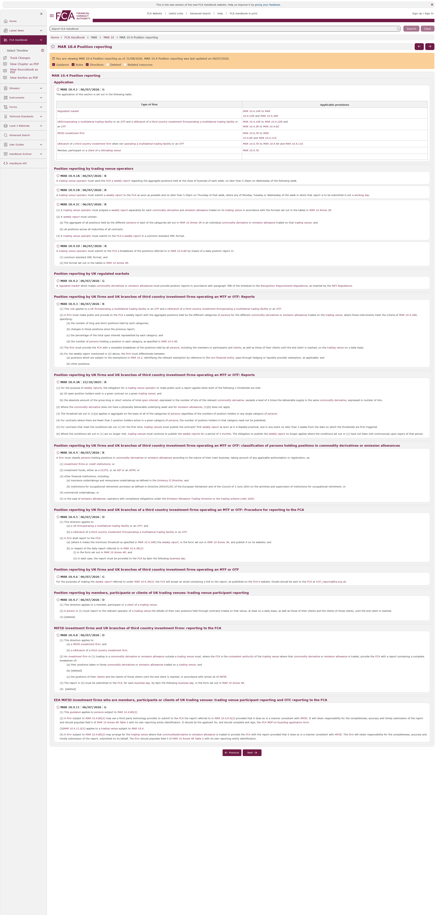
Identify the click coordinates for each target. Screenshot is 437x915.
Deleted (115, 64)
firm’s (256, 582)
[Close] (432, 4)
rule (72, 309)
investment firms (74, 464)
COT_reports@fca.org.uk (331, 581)
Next (250, 752)
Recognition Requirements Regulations (284, 286)
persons (131, 222)
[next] (429, 46)
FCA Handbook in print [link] (243, 13)
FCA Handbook (75, 37)
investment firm (78, 656)
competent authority (241, 656)
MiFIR (223, 677)
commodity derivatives (110, 286)
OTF (123, 122)
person (71, 611)
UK (59, 122)
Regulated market (68, 111)
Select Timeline (17, 50)
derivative (182, 734)
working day (361, 195)
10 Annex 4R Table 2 (112, 722)
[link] (73, 16)
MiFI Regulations (342, 286)
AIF (119, 470)
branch (141, 122)
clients (237, 347)
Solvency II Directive (169, 480)
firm (63, 122)
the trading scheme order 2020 (235, 499)
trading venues (153, 427)
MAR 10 (109, 37)
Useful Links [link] (176, 13)
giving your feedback (267, 4)
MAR (94, 37)
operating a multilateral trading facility (89, 122)
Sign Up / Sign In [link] (423, 13)
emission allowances (140, 286)
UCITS (104, 470)
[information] (42, 50)
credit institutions (99, 464)
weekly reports (93, 388)
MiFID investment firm (70, 133)
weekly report (122, 181)
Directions (96, 64)
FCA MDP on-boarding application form (285, 722)
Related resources (140, 64)
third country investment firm (170, 122)
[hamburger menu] (52, 16)
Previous (234, 752)
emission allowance (196, 210)
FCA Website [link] (154, 13)
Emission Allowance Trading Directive (189, 499)
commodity (169, 734)
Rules (79, 64)
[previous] (419, 46)
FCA (108, 181)
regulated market (69, 286)
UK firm (95, 309)
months (226, 434)
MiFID (303, 718)
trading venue (112, 150)
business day (177, 558)
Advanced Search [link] (200, 13)
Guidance (62, 64)
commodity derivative (165, 210)
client (91, 150)
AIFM (132, 470)
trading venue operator (73, 181)
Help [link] (220, 13)
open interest (150, 400)
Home (55, 37)
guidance (75, 712)
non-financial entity (222, 358)
